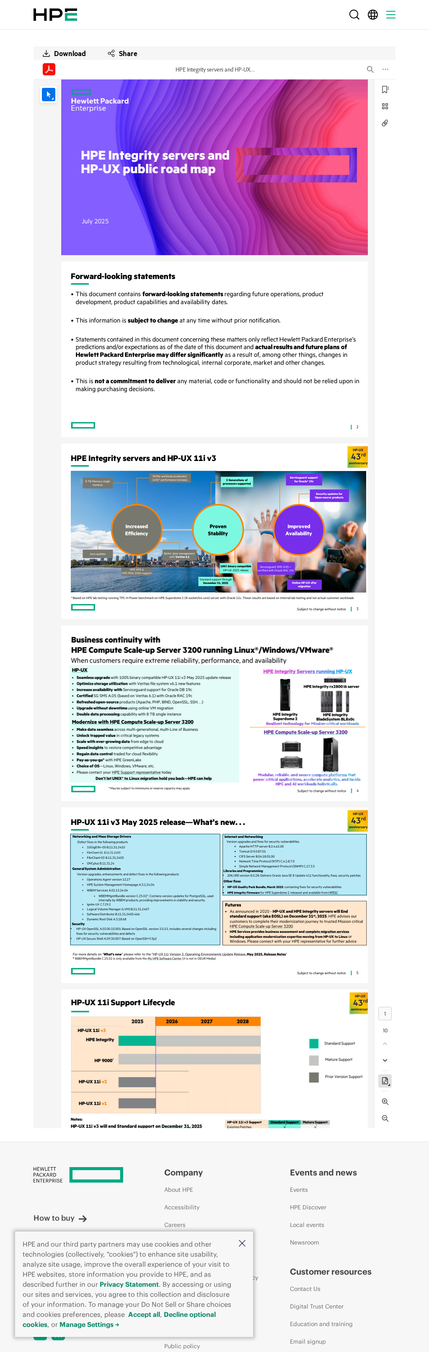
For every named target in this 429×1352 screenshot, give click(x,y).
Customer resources (331, 1271)
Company (183, 1172)
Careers (175, 1225)
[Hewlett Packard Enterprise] (55, 14)
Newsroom (304, 1242)
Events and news (323, 1172)
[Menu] (390, 14)
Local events (307, 1225)
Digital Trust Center (317, 1306)
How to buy (54, 1218)
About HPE (178, 1189)
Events (299, 1189)
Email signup (308, 1341)
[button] (242, 1244)
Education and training (321, 1324)
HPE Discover (308, 1207)
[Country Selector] (373, 14)
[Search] (354, 14)
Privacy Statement (129, 1284)
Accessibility (181, 1207)
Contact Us (305, 1289)
